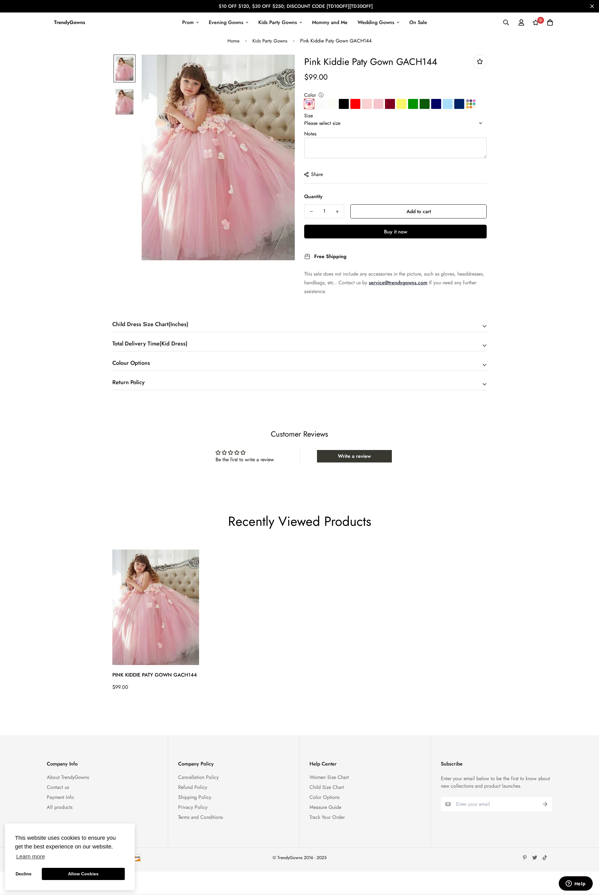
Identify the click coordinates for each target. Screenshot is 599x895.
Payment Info (60, 797)
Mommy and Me (330, 22)
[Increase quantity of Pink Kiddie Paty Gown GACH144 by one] (337, 211)
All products (59, 807)
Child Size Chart (326, 787)
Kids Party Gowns (277, 22)
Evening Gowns (226, 22)
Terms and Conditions (200, 817)
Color (310, 95)
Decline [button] (24, 873)
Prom (188, 22)
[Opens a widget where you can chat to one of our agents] (575, 884)
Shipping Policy (194, 797)
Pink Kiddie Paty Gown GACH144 (154, 674)
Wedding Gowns (376, 22)
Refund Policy (192, 787)
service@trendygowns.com (398, 282)
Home (233, 40)
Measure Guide (325, 807)
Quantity (313, 196)
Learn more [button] (30, 856)
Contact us (58, 787)
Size (308, 115)
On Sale (418, 22)
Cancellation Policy (198, 777)
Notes (310, 133)
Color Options (324, 797)
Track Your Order (327, 817)
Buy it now (395, 231)
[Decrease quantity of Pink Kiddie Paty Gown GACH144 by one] (311, 211)
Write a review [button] (354, 456)
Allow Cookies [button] (83, 873)
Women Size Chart (329, 777)
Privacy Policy (192, 807)
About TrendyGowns (68, 777)
